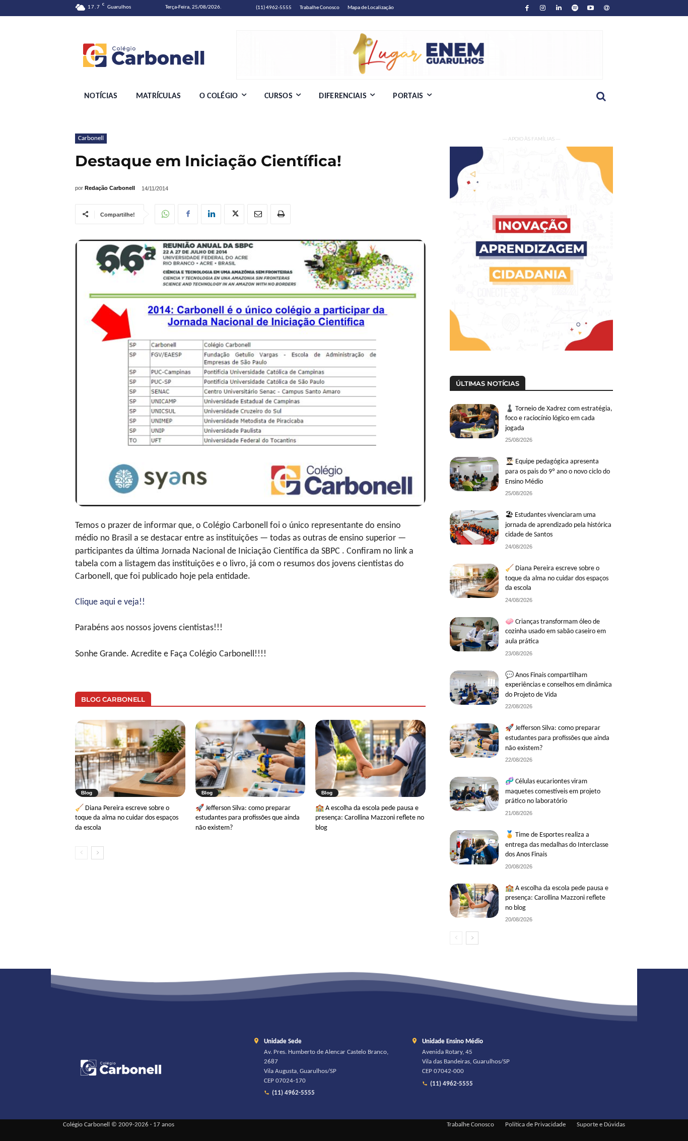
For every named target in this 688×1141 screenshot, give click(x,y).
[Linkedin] (559, 8)
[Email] (257, 214)
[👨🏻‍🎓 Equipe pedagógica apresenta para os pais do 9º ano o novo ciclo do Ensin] (474, 474)
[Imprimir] (280, 214)
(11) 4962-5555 (293, 1093)
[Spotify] (575, 8)
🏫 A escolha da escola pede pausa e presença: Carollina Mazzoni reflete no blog (369, 818)
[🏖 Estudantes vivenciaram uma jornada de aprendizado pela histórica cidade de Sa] (474, 527)
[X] (234, 214)
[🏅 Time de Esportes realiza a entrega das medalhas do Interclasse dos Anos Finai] (474, 847)
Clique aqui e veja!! (110, 602)
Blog (86, 792)
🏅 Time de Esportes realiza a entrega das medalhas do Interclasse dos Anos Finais (556, 844)
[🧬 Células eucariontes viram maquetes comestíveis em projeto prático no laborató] (474, 794)
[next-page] (97, 852)
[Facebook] (527, 8)
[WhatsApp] (165, 214)
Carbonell (91, 138)
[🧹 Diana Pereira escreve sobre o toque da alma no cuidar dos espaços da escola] (130, 758)
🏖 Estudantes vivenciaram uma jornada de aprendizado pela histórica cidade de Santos (558, 525)
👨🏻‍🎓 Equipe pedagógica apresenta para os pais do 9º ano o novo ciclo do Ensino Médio (557, 471)
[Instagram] (543, 8)
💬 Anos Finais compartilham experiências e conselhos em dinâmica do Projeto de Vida (558, 685)
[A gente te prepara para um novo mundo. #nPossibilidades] (155, 55)
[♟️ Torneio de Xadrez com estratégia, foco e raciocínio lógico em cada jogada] (474, 421)
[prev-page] (81, 852)
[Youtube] (591, 8)
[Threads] (606, 8)
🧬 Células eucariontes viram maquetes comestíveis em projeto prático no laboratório (552, 791)
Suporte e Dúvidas (601, 1125)
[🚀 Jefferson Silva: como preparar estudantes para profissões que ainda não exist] (250, 758)
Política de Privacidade (535, 1125)
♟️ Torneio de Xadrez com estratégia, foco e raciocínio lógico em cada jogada (558, 418)
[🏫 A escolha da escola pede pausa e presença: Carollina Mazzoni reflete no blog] (370, 758)
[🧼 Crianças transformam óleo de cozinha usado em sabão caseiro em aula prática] (474, 634)
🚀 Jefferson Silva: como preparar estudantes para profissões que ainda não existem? (247, 818)
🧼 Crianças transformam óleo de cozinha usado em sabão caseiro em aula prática (555, 631)
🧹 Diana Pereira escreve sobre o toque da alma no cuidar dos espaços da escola (126, 818)
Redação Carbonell (110, 188)
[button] (601, 96)
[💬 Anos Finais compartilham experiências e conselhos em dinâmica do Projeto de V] (474, 687)
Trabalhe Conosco (470, 1125)
